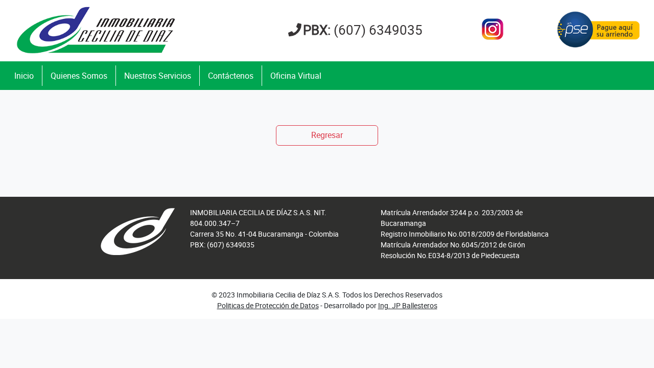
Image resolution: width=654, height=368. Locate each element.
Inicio (24, 75)
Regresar (327, 135)
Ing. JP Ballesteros (407, 305)
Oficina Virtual (295, 75)
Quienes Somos (79, 75)
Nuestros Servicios (157, 75)
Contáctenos (230, 75)
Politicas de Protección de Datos (268, 305)
